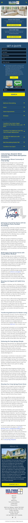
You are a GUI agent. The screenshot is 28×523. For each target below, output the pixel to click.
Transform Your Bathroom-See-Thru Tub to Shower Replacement (13, 131)
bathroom (12, 324)
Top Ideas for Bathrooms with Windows (11, 137)
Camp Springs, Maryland (10, 439)
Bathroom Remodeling (9, 103)
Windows (5, 116)
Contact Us (13, 484)
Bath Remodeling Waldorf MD (11, 142)
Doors (5, 107)
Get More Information (13, 25)
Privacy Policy (17, 75)
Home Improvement (8, 111)
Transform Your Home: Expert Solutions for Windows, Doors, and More (12, 125)
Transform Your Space (9, 146)
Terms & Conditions (10, 75)
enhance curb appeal (15, 272)
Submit (13, 77)
